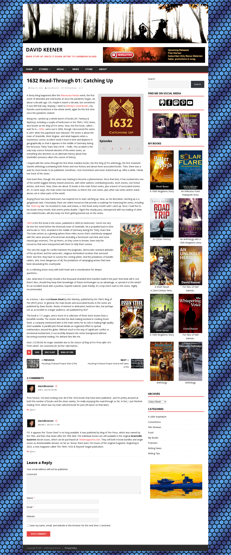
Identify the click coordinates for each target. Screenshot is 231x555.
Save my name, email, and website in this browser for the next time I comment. (70, 525)
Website (31, 516)
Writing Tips (154, 453)
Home (29, 69)
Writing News (70, 87)
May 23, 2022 (37, 87)
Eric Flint (50, 352)
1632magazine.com (89, 439)
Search (151, 78)
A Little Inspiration (157, 416)
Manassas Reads (70, 95)
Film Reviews (154, 427)
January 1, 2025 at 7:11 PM (49, 425)
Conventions (154, 421)
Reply (33, 409)
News (75, 69)
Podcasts (152, 442)
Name (30, 497)
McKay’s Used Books (77, 105)
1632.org (35, 206)
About (103, 69)
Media (60, 69)
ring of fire (67, 352)
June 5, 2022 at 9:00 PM (47, 390)
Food (150, 432)
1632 (41, 129)
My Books (153, 437)
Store (89, 69)
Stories (43, 69)
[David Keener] (115, 41)
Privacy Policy (71, 548)
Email (30, 507)
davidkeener (53, 87)
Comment (32, 474)
